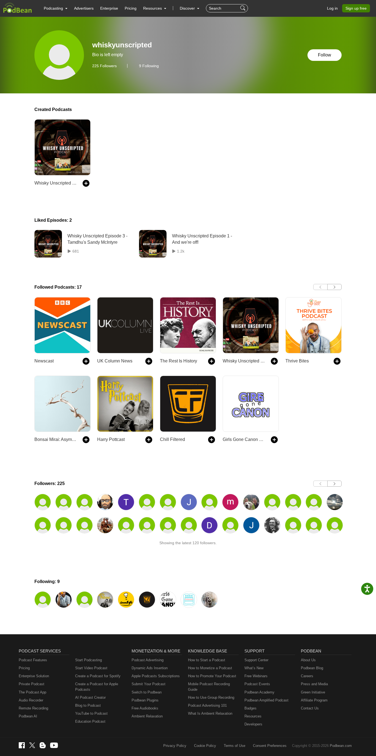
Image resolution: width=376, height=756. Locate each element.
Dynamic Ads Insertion (150, 668)
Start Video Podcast (91, 668)
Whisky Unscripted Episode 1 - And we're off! (202, 239)
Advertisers (84, 8)
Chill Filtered (172, 439)
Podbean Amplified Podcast (266, 700)
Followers (104, 66)
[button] (55, 8)
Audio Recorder (31, 700)
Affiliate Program (314, 700)
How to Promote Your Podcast (212, 676)
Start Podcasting (88, 660)
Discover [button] (188, 8)
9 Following (149, 66)
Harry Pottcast (111, 439)
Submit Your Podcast (148, 684)
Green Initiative (313, 692)
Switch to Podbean (147, 692)
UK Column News (114, 361)
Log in (332, 8)
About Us (308, 660)
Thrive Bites (297, 361)
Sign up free (356, 8)
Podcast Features (33, 660)
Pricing (131, 8)
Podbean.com (341, 746)
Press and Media (314, 684)
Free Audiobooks (145, 708)
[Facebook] (22, 745)
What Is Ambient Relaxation (210, 713)
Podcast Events (257, 684)
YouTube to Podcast (91, 713)
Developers (253, 724)
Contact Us (310, 708)
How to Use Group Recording (211, 697)
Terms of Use (234, 746)
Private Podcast (31, 684)
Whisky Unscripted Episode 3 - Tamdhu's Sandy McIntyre (97, 239)
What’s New (253, 668)
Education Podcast (90, 721)
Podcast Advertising (148, 660)
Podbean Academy (259, 692)
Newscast (44, 361)
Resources (252, 716)
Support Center (256, 660)
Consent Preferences (270, 746)
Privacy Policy (174, 746)
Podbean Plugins (145, 700)
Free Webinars (256, 676)
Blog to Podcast (88, 705)
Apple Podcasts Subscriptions (156, 676)
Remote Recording (33, 708)
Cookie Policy (205, 746)
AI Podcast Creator (90, 697)
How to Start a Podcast (206, 660)
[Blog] (43, 745)
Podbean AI (28, 716)
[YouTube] (54, 745)
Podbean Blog (312, 668)
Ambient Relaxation (147, 716)
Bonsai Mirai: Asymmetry (55, 439)
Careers (307, 676)
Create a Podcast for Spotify (98, 676)
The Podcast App (32, 692)
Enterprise (109, 8)
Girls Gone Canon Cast (244, 439)
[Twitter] (32, 745)
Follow (324, 55)
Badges (250, 708)
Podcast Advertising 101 (207, 705)
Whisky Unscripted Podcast (55, 183)
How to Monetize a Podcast (210, 668)
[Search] (243, 8)
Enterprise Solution (34, 676)
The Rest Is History (178, 361)
